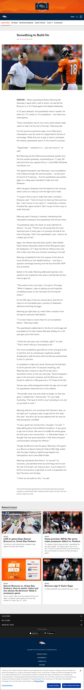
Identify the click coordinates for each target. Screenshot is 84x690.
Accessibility (42, 657)
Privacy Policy (42, 654)
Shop (72, 17)
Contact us (42, 661)
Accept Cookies (54, 685)
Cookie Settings (7, 685)
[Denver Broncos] (42, 643)
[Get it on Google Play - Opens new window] (49, 634)
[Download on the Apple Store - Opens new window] (34, 633)
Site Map (42, 665)
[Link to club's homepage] (4, 16)
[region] (42, 678)
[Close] (80, 670)
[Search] (77, 16)
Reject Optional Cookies (71, 685)
